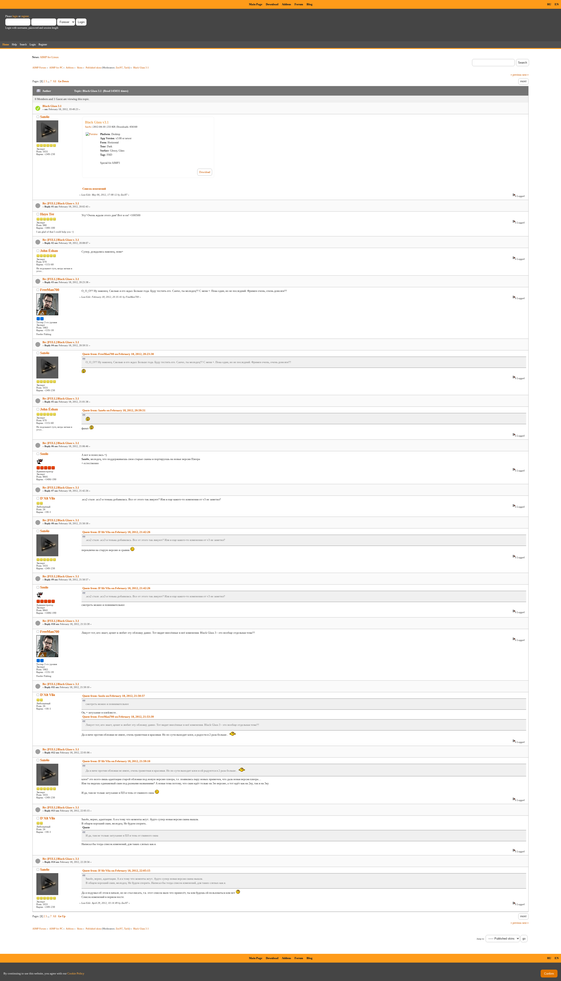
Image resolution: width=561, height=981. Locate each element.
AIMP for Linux (49, 57)
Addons (286, 4)
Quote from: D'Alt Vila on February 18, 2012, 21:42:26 (116, 532)
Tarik (126, 67)
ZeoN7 (119, 67)
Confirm (549, 973)
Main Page (255, 4)
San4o (44, 117)
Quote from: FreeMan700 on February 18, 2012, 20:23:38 (118, 354)
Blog (309, 4)
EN (557, 4)
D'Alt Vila (47, 498)
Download (272, 4)
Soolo (44, 454)
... (49, 81)
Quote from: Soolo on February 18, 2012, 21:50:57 (113, 695)
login (15, 16)
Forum (299, 4)
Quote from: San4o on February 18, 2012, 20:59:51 (114, 410)
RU (549, 4)
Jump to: (481, 939)
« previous (516, 74)
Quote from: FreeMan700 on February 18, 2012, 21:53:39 (118, 716)
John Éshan (49, 251)
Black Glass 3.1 (52, 106)
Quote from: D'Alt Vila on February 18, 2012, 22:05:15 (116, 870)
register (25, 16)
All (54, 81)
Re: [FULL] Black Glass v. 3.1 (61, 203)
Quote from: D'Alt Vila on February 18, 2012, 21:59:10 (116, 761)
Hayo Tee (47, 214)
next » (525, 74)
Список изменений (94, 188)
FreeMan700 (49, 290)
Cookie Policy (75, 973)
